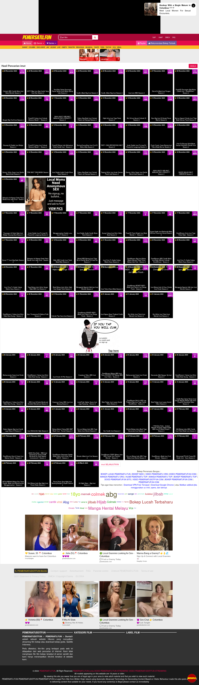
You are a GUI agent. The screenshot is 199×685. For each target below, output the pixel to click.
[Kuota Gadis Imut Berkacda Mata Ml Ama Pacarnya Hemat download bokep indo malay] (161, 215)
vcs (33, 494)
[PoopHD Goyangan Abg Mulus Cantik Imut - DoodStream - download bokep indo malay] (186, 73)
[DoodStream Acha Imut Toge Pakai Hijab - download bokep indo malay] (186, 213)
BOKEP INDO (138, 474)
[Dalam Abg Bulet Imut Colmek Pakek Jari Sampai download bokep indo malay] (87, 98)
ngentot (40, 501)
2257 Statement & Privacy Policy (29, 576)
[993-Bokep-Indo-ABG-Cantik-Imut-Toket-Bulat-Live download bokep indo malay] (186, 408)
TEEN (102, 47)
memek (86, 494)
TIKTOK (108, 47)
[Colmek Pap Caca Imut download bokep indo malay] (62, 293)
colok (36, 493)
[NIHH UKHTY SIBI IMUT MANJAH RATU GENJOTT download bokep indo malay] (62, 98)
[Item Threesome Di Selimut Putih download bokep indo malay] (37, 293)
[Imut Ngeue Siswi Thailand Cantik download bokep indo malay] (111, 293)
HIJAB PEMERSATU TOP (136, 476)
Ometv (71, 508)
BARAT (24, 47)
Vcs (131, 508)
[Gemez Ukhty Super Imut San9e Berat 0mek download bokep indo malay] (13, 153)
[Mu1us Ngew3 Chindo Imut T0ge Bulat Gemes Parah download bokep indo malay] (186, 100)
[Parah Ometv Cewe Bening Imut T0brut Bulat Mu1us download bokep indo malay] (161, 127)
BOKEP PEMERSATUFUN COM (178, 479)
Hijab (101, 502)
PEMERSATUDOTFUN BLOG (32, 570)
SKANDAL (89, 47)
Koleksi (119, 502)
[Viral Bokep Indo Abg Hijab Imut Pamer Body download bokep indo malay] (37, 463)
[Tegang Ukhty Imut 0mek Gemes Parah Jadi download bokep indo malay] (111, 153)
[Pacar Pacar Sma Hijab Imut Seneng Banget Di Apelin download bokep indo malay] (62, 465)
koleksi (149, 493)
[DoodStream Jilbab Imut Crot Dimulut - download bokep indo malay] (161, 436)
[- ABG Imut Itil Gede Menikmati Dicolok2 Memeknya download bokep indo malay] (37, 381)
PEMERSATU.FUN (47, 670)
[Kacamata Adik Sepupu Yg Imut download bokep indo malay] (161, 354)
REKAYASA (80, 47)
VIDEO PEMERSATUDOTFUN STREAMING (147, 670)
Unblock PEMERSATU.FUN (124, 570)
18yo (75, 493)
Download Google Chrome (162, 484)
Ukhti (71, 502)
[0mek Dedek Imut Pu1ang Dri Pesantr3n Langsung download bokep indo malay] (136, 127)
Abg (66, 501)
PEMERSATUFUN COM (149, 482)
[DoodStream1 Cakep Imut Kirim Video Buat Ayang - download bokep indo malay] (13, 293)
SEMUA (193, 66)
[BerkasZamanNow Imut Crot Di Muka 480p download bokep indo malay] (87, 126)
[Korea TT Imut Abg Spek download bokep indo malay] (13, 240)
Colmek (111, 502)
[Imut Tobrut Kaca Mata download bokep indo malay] (111, 266)
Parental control (100, 570)
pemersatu (141, 494)
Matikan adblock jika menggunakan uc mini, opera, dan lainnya (164, 486)
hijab (41, 494)
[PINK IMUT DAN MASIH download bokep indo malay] (38, 151)
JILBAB (53, 47)
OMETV (64, 47)
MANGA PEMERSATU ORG (112, 476)
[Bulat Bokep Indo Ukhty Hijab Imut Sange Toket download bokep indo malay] (62, 267)
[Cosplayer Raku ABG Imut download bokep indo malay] (87, 354)
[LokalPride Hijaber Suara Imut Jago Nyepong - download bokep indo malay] (87, 381)
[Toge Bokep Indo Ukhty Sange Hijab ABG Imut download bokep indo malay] (37, 267)
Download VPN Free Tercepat (136, 484)
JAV (47, 47)
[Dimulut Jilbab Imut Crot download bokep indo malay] (87, 435)
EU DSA (80, 576)
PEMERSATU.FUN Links (83, 670)
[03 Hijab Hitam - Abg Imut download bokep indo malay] (87, 463)
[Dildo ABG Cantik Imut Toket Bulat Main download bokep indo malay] (62, 240)
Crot (123, 501)
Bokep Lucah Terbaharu (151, 502)
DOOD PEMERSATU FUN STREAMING (111, 670)
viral (59, 502)
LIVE (58, 47)
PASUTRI (71, 47)
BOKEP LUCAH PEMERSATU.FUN (116, 474)
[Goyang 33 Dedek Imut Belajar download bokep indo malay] (13, 126)
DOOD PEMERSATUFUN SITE (118, 479)
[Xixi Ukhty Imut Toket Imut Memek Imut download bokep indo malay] (136, 293)
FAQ (173, 37)
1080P (160, 37)
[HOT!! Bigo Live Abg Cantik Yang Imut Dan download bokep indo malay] (37, 71)
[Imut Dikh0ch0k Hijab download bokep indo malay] (37, 408)
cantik (52, 502)
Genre (39, 43)
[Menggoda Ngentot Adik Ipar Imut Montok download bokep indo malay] (87, 266)
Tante (77, 508)
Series (52, 43)
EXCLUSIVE (41, 47)
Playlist (143, 43)
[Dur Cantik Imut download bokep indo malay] (111, 408)
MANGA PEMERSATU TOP (160, 476)
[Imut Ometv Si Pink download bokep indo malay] (62, 354)
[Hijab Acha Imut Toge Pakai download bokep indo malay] (111, 98)
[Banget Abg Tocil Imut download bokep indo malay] (13, 97)
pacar (171, 494)
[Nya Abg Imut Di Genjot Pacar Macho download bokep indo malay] (161, 98)
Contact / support (59, 570)
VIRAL (119, 47)
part (126, 494)
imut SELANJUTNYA (110, 464)
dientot (47, 494)
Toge (79, 501)
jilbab (158, 494)
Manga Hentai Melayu (108, 508)
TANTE (96, 47)
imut (68, 494)
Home (28, 43)
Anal (82, 508)
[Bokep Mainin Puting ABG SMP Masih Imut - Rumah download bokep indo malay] (62, 408)
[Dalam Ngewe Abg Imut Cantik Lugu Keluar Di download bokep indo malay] (13, 408)
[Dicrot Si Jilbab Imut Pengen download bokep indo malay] (161, 71)
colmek (98, 494)
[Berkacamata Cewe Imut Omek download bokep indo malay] (13, 354)
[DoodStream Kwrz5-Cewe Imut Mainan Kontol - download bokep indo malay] (13, 435)
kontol (64, 494)
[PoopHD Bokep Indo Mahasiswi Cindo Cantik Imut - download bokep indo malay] (62, 127)
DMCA (167, 37)
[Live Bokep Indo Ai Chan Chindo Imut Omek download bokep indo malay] (161, 266)
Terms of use (147, 570)
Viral (135, 508)
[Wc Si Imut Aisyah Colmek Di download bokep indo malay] (136, 98)
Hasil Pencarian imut (13, 66)
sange (131, 493)
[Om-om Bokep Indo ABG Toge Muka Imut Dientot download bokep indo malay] (87, 408)
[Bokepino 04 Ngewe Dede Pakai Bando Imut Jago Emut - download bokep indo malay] (13, 181)
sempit (46, 502)
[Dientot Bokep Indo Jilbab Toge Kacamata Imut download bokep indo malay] (136, 408)
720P (154, 37)
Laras (76, 502)
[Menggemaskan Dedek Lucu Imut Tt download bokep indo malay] (62, 213)
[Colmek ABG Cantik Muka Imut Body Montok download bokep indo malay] (13, 71)
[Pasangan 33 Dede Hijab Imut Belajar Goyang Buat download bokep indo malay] (13, 215)
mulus (34, 501)
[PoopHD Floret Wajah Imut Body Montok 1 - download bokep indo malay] (136, 213)
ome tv (84, 501)
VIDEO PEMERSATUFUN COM (182, 474)
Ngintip (126, 502)
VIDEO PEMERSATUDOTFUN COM (148, 479)
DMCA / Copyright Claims (60, 576)
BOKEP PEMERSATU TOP (185, 476)
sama (56, 494)
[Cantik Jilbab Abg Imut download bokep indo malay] (87, 70)
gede (60, 494)
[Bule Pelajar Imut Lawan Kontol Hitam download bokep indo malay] (111, 381)
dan (136, 494)
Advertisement (76, 570)
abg (111, 494)
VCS (114, 47)
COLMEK (32, 47)
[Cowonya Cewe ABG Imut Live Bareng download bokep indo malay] (62, 381)
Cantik (86, 508)
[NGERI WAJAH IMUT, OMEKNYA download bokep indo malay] (186, 153)
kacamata (121, 494)
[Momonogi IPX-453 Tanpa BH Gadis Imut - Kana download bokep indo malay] (186, 435)
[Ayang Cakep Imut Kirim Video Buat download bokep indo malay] (111, 213)
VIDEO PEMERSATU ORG (156, 474)
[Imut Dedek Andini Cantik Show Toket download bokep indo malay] (62, 153)
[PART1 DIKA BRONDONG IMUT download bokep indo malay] (111, 126)
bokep (166, 493)
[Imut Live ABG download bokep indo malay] (136, 70)
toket (51, 494)
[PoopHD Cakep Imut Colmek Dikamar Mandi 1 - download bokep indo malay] (37, 98)
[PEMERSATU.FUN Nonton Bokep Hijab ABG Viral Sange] (37, 37)
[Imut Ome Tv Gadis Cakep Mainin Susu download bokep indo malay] (111, 240)
